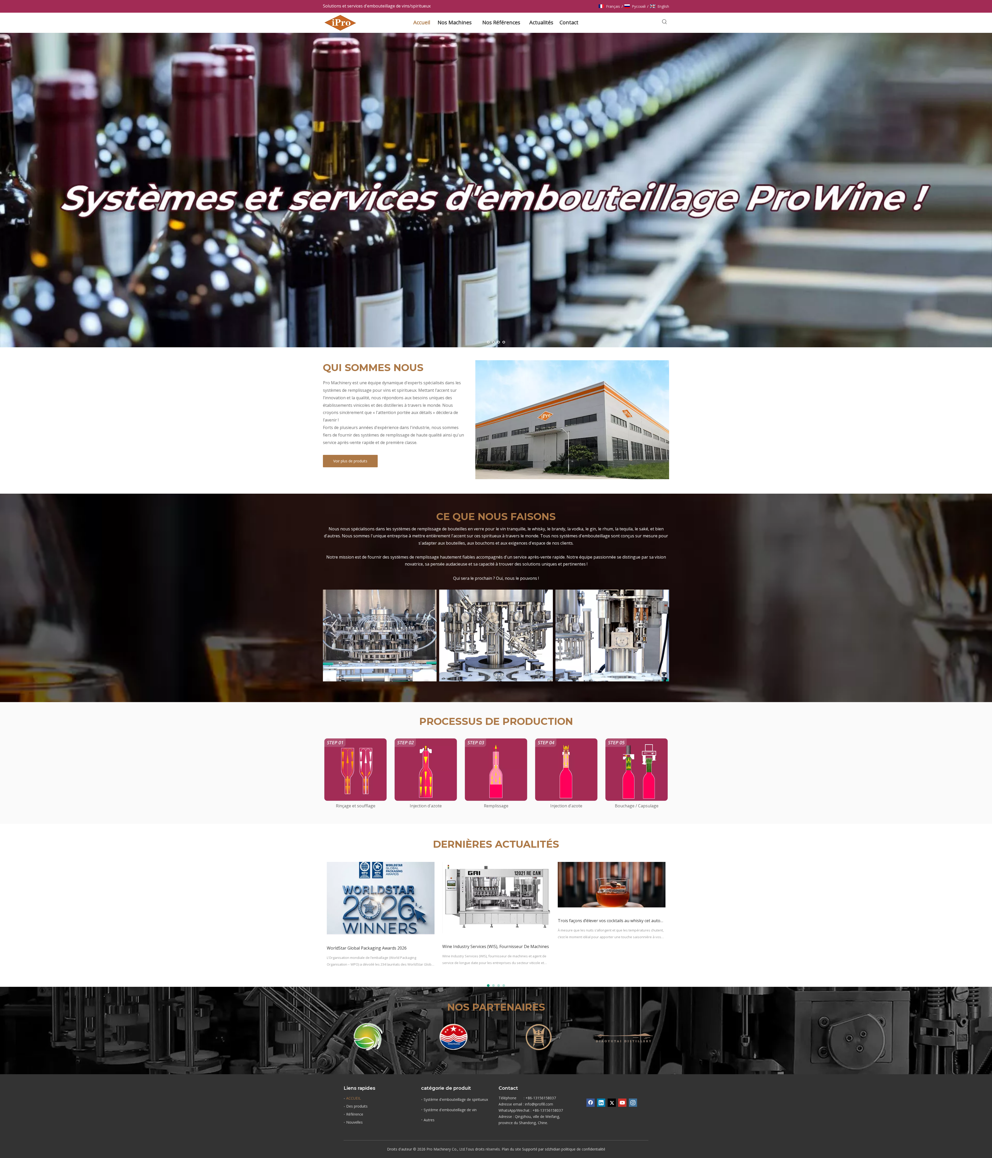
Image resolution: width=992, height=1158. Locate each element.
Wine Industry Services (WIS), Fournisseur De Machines (495, 946)
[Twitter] (612, 1103)
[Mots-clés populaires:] (664, 22)
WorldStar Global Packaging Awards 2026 (367, 948)
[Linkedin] (601, 1103)
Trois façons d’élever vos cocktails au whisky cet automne (613, 920)
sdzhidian (552, 1149)
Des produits (357, 1106)
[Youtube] (622, 1103)
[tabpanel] (381, 920)
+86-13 (538, 1110)
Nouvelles (354, 1122)
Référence (354, 1114)
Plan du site (511, 1149)
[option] (368, 1036)
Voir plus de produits (350, 460)
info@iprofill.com (539, 1104)
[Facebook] (590, 1103)
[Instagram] (633, 1103)
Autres (429, 1119)
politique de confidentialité (583, 1149)
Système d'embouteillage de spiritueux (456, 1099)
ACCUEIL (353, 1098)
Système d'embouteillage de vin (450, 1109)
